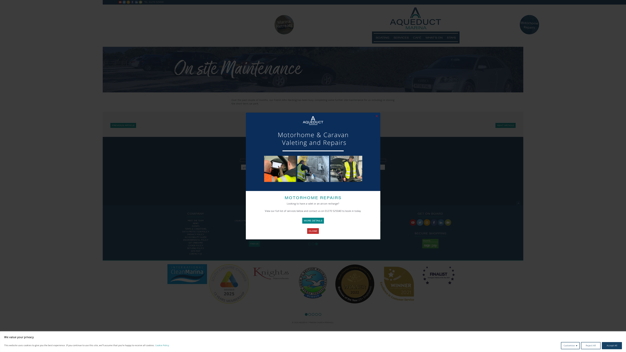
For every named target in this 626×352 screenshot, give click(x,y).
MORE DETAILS (313, 220)
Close (313, 231)
